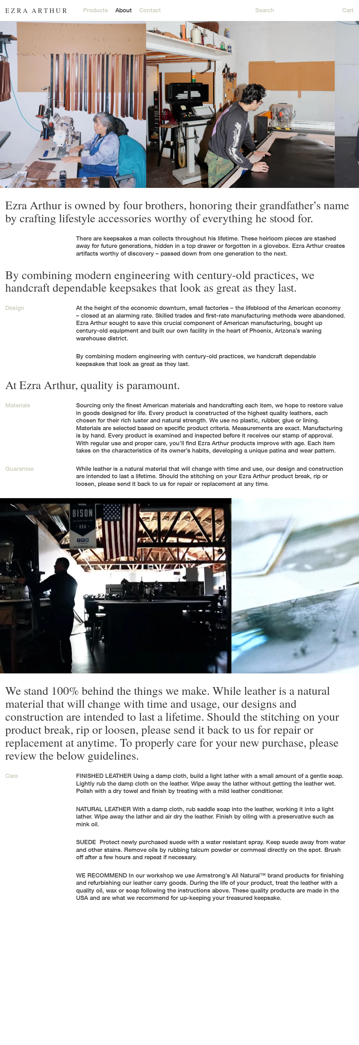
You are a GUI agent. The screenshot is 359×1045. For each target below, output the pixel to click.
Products (95, 10)
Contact (150, 10)
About (123, 10)
